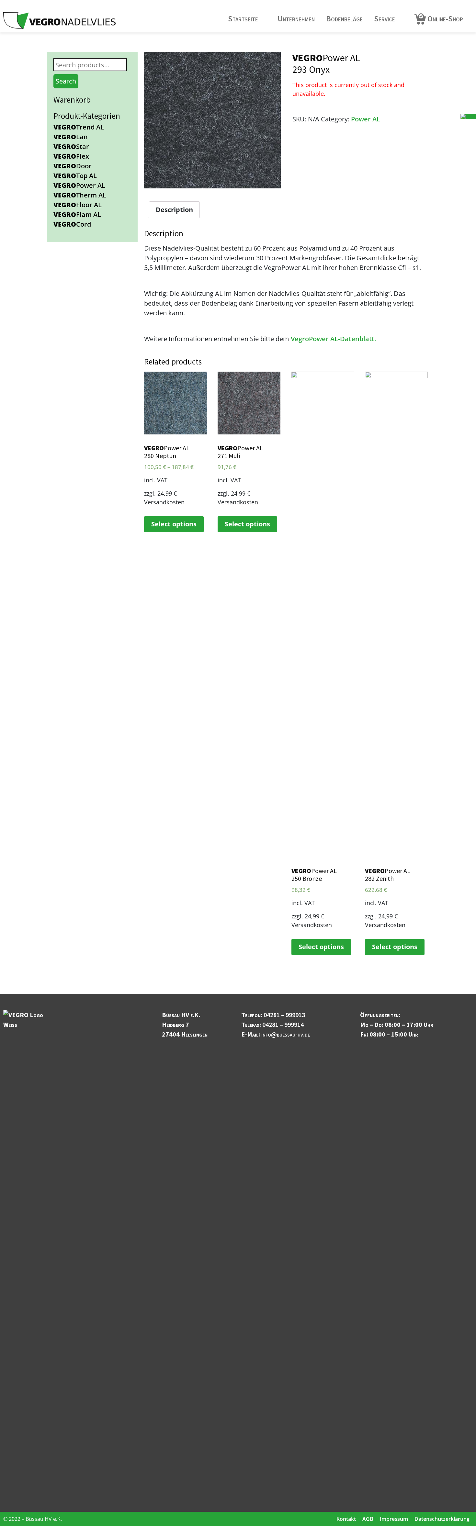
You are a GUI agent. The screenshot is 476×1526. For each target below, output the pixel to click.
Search (66, 81)
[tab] (174, 209)
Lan (70, 136)
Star (71, 146)
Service (384, 19)
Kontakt (346, 1518)
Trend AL (78, 127)
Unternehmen (296, 19)
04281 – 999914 (283, 1024)
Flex (71, 156)
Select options (174, 524)
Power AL (79, 185)
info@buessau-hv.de (285, 1034)
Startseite (243, 19)
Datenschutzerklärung (442, 1518)
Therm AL (79, 195)
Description (174, 209)
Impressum (394, 1518)
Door (72, 166)
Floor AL (77, 204)
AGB (367, 1518)
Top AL (75, 175)
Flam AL (77, 214)
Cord (72, 224)
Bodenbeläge (344, 19)
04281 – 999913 (284, 1015)
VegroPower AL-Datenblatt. (333, 338)
